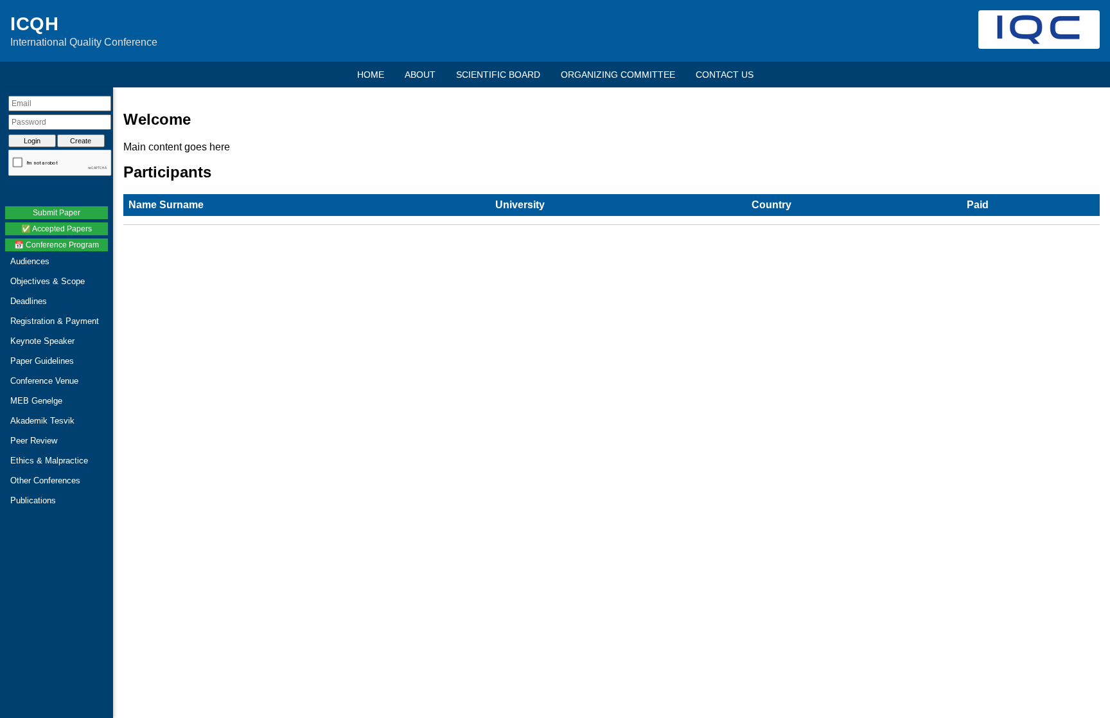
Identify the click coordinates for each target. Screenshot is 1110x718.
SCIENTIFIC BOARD (498, 74)
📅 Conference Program (56, 244)
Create (80, 141)
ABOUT (420, 74)
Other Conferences (45, 480)
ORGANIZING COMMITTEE (618, 74)
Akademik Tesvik (42, 421)
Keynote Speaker (42, 341)
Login (32, 141)
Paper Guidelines (42, 361)
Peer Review (33, 440)
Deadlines (28, 301)
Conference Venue (44, 381)
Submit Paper (56, 212)
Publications (33, 500)
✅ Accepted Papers (56, 228)
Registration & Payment (54, 321)
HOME (370, 74)
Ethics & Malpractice (49, 460)
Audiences (29, 261)
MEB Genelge (36, 401)
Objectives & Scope (47, 281)
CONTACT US (724, 74)
